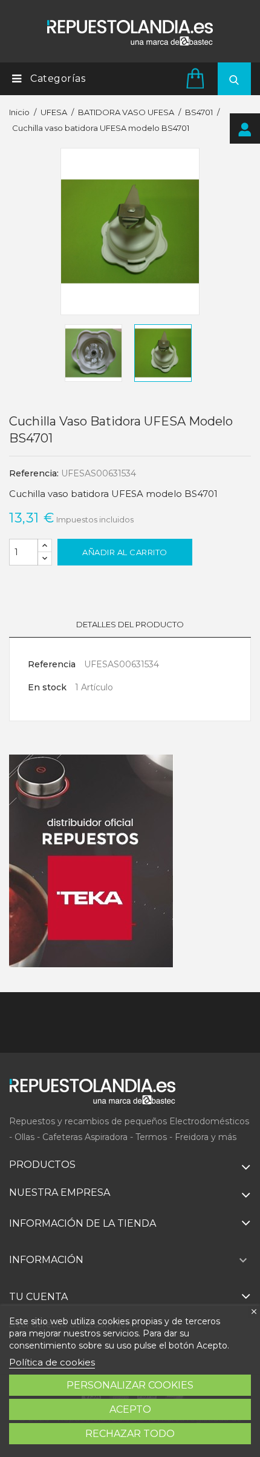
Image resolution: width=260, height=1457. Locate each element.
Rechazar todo (130, 1433)
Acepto (130, 1409)
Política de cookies (52, 1362)
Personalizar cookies (130, 1385)
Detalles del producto (130, 624)
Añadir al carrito (124, 552)
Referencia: (34, 473)
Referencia (52, 664)
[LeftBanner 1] (91, 861)
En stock (47, 687)
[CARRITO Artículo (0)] (197, 78)
